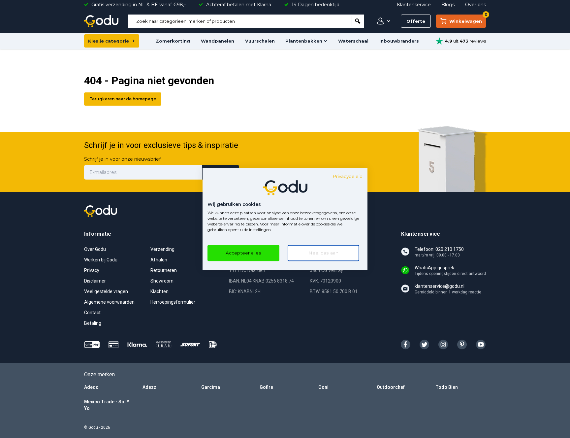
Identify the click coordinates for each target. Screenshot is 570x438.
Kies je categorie (108, 41)
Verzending (162, 249)
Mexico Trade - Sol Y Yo (106, 405)
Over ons (475, 5)
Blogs (448, 5)
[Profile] (382, 21)
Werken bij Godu (100, 259)
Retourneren (163, 270)
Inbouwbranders (399, 41)
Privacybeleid (347, 176)
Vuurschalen (260, 41)
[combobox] (240, 21)
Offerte (415, 21)
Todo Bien (446, 387)
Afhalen (158, 259)
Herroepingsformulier (172, 302)
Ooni (323, 387)
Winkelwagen (467, 19)
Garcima (210, 387)
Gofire (266, 387)
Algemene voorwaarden (109, 302)
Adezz (149, 387)
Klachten (159, 291)
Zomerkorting (173, 41)
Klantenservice (414, 5)
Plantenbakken (303, 41)
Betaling (92, 323)
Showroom (162, 281)
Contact (92, 312)
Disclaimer (95, 281)
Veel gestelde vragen (106, 291)
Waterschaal (353, 41)
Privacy (91, 270)
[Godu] (101, 21)
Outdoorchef (391, 387)
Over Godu (95, 249)
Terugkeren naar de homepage (122, 98)
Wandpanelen (217, 41)
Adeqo (91, 387)
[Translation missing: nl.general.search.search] (358, 21)
